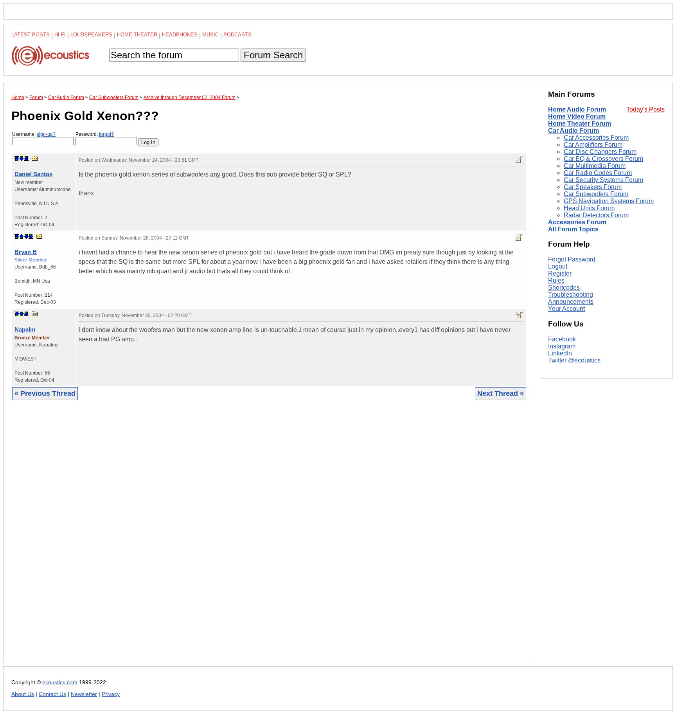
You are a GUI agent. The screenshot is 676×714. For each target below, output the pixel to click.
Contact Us (52, 694)
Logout (557, 266)
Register (560, 273)
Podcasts (237, 35)
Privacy (111, 694)
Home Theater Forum (579, 123)
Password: (95, 134)
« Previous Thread (45, 393)
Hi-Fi (60, 35)
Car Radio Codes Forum (598, 172)
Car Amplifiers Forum (593, 144)
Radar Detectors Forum (596, 215)
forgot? (106, 134)
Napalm (24, 329)
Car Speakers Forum (593, 187)
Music (210, 35)
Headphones (180, 35)
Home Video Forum (577, 116)
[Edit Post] (519, 160)
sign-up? (46, 134)
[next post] (21, 158)
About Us (22, 694)
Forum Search (273, 55)
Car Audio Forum (573, 130)
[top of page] (16, 158)
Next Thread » (500, 393)
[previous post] (21, 236)
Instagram (561, 346)
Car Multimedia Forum (595, 165)
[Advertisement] (246, 537)
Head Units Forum (589, 208)
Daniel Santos (33, 174)
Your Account (566, 308)
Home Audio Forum (577, 109)
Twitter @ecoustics (574, 360)
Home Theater (137, 35)
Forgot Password (571, 259)
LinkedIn (560, 353)
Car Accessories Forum (596, 137)
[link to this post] (35, 158)
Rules (556, 280)
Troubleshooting (570, 294)
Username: (34, 134)
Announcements (570, 301)
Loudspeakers (91, 35)
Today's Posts (645, 109)
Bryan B (25, 252)
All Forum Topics (573, 229)
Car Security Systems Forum (603, 180)
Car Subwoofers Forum (596, 194)
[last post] (26, 158)
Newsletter (84, 694)
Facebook (562, 339)
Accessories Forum (577, 222)
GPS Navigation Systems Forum (609, 201)
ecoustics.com (59, 682)
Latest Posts (30, 35)
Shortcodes (564, 287)
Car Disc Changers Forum (600, 151)
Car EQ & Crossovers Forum (603, 158)
